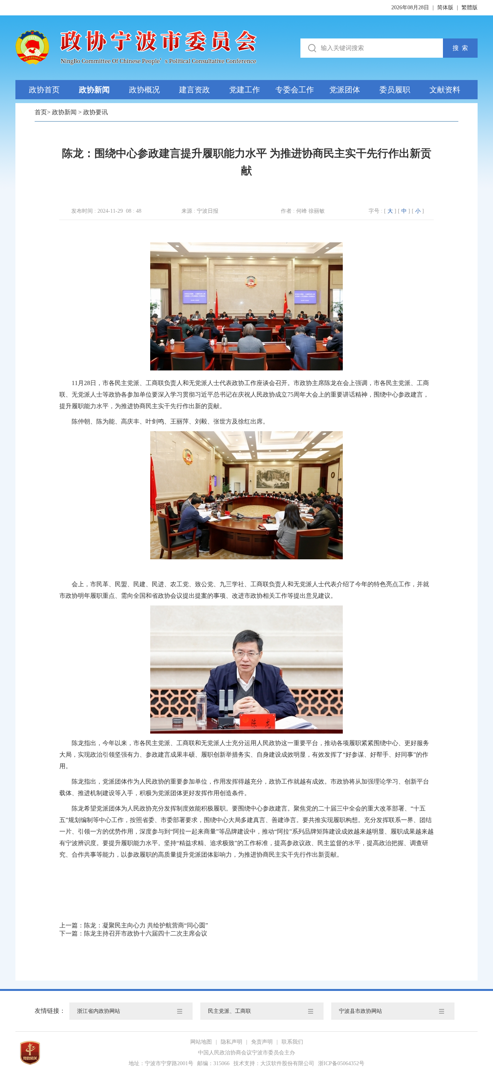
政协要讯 (95, 112)
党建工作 (244, 89)
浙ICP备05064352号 (341, 1063)
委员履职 (394, 89)
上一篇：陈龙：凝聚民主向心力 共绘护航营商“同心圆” (133, 925)
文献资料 (444, 89)
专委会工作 (294, 89)
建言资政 (194, 89)
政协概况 (144, 89)
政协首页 (44, 89)
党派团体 (344, 89)
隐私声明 (231, 1042)
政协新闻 (94, 89)
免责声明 (262, 1042)
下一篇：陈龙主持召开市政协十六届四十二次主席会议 (133, 933)
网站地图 (201, 1042)
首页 (41, 112)
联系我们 (292, 1042)
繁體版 (469, 7)
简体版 (445, 7)
